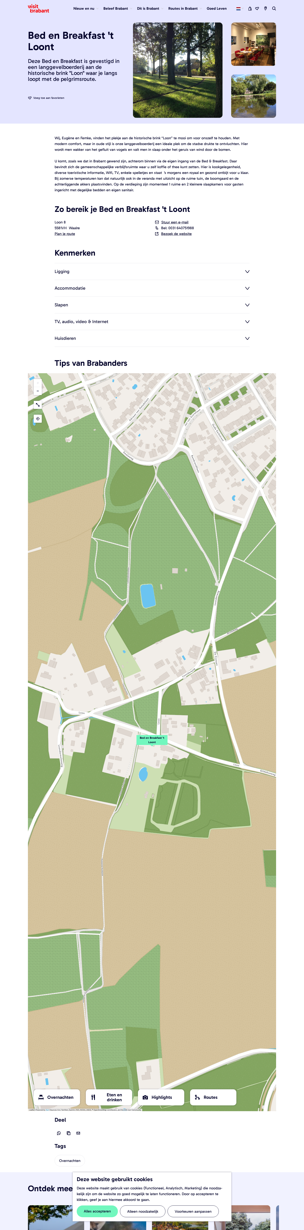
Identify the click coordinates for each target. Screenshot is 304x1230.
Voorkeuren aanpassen (193, 1211)
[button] (152, 742)
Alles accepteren (97, 1211)
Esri (47, 1110)
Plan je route (65, 233)
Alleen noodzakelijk (142, 1211)
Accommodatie (70, 288)
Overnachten (69, 1160)
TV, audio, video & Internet (81, 321)
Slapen (61, 304)
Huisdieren (65, 338)
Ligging (62, 271)
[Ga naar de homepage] (41, 8)
